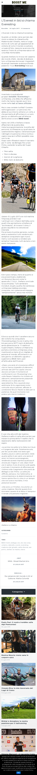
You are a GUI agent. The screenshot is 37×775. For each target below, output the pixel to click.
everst (17, 545)
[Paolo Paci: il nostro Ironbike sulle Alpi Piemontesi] (18, 608)
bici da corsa (25, 543)
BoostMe (4, 28)
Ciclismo (4, 534)
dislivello (11, 545)
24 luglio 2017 (14, 28)
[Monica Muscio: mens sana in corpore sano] (18, 641)
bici (19, 543)
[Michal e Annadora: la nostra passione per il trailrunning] (18, 707)
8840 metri (5, 543)
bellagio (14, 543)
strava (23, 549)
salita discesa (23, 547)
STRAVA (13, 281)
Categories (17, 592)
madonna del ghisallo (9, 547)
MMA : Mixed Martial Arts (18, 561)
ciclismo (4, 545)
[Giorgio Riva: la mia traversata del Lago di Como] (18, 674)
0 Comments (25, 28)
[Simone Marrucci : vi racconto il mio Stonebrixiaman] (18, 740)
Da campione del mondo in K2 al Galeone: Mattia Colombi (18, 577)
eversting (24, 545)
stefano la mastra (13, 549)
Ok (18, 772)
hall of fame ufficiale (21, 103)
